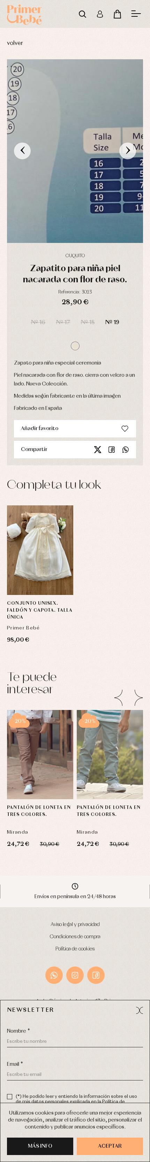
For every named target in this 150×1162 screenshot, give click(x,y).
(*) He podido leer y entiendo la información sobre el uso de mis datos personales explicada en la (76, 1101)
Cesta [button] (117, 14)
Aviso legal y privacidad (75, 924)
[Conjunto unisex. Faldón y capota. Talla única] (40, 550)
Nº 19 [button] (112, 323)
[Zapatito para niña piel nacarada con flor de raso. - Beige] (75, 151)
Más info (40, 1146)
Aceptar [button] (110, 1146)
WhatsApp (54, 975)
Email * (15, 1064)
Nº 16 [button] (38, 323)
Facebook (111, 449)
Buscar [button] (82, 14)
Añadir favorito (39, 428)
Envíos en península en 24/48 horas (75, 896)
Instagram (75, 975)
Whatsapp (125, 449)
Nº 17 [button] (63, 323)
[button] (75, 346)
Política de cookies (75, 949)
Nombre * (18, 1031)
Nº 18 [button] (88, 323)
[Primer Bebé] (24, 14)
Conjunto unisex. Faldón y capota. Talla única (40, 610)
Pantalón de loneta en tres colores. (39, 811)
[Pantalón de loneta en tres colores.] (40, 755)
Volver (15, 43)
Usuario (99, 14)
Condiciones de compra (75, 936)
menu (136, 14)
